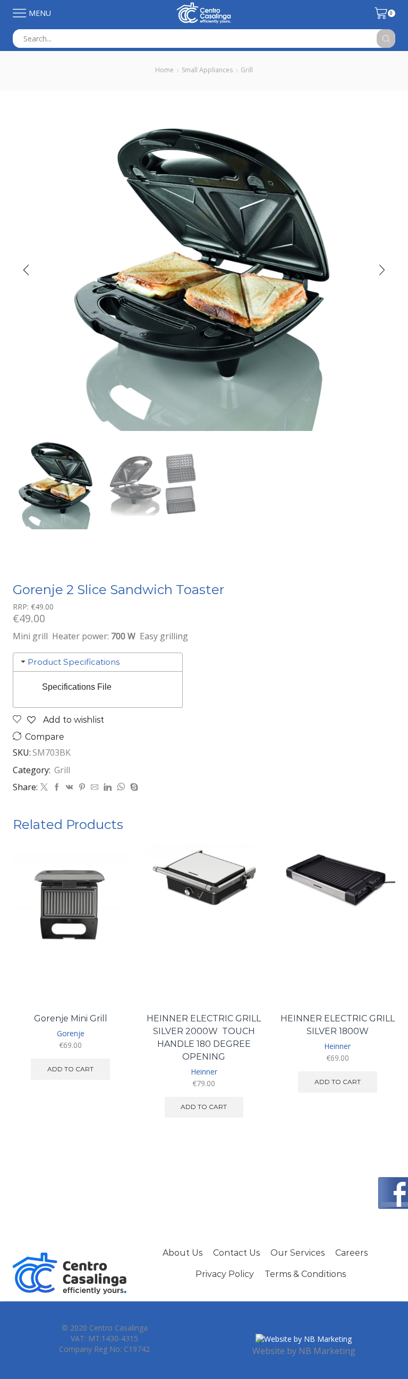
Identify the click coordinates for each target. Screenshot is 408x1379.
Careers (351, 1253)
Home (164, 69)
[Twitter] (44, 787)
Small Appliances (207, 69)
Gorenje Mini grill (70, 1018)
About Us (182, 1253)
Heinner (204, 1072)
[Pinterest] (82, 787)
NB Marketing (327, 1351)
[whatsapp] (121, 787)
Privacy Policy (225, 1274)
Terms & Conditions (305, 1274)
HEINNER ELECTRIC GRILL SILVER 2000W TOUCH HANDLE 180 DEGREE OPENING (204, 1037)
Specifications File (77, 686)
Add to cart (70, 1069)
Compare (44, 736)
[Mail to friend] (94, 787)
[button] (26, 270)
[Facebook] (56, 787)
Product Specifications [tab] (74, 662)
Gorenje (70, 1033)
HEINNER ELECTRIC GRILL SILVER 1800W (337, 1024)
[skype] (133, 787)
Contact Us (236, 1253)
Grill (247, 69)
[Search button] (386, 38)
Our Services (297, 1253)
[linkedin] (107, 787)
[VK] (69, 787)
